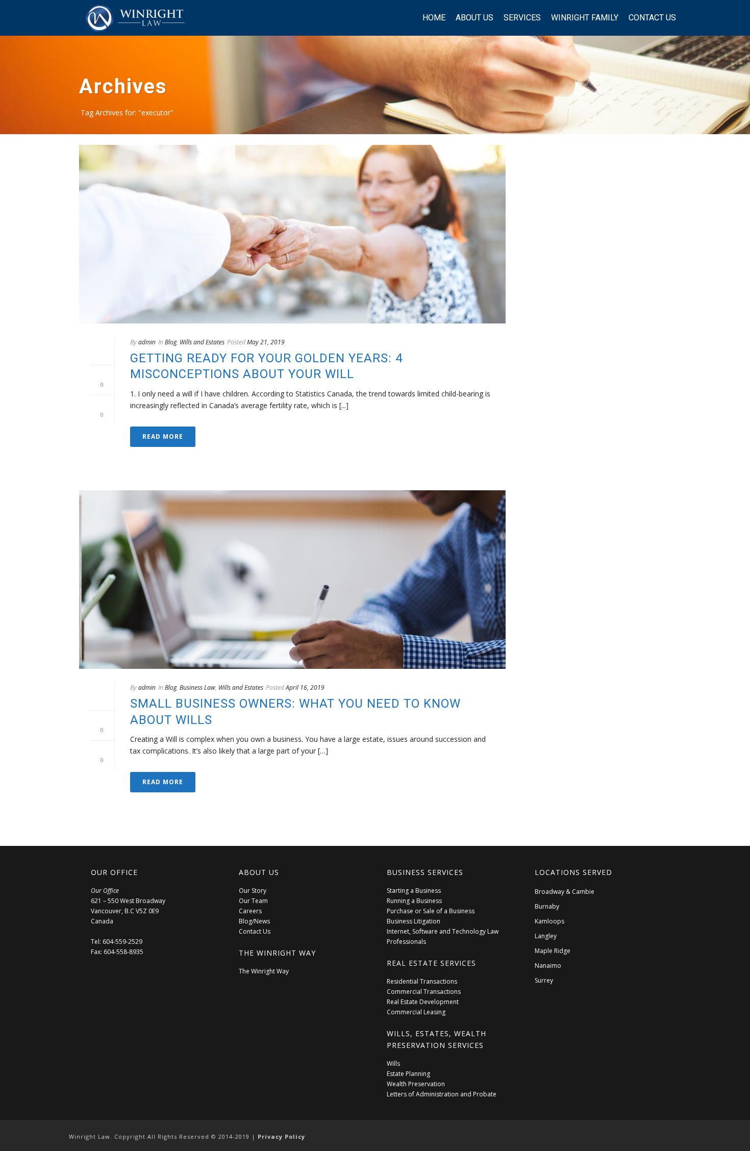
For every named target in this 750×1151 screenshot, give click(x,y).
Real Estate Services (431, 963)
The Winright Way (264, 971)
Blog (171, 342)
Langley (546, 936)
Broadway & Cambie (564, 891)
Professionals (406, 941)
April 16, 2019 (305, 687)
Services (522, 17)
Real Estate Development (423, 1001)
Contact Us (652, 17)
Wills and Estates (202, 342)
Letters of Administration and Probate (441, 1094)
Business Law (197, 687)
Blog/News (254, 921)
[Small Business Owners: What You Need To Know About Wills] (292, 579)
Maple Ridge (552, 950)
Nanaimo (548, 965)
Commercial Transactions (424, 991)
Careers (250, 911)
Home (433, 17)
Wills (393, 1063)
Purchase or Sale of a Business (430, 911)
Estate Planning (408, 1073)
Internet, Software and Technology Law (442, 931)
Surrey (544, 980)
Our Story (252, 890)
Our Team (253, 900)
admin (147, 342)
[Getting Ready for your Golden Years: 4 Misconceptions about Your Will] (292, 234)
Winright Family (584, 17)
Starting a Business (414, 890)
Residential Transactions (422, 981)
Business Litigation (413, 921)
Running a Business (414, 900)
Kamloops (549, 921)
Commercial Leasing (416, 1012)
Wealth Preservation (416, 1084)
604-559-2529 (122, 941)
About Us (474, 17)
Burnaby (547, 906)
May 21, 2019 (266, 342)
